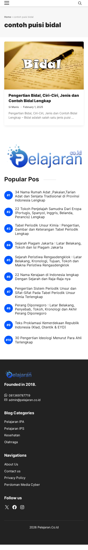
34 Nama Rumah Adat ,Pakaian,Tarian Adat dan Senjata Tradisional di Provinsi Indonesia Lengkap (47, 196)
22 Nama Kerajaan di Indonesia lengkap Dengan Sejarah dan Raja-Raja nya (47, 277)
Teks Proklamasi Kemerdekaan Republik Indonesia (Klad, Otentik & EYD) (47, 325)
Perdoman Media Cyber (22, 485)
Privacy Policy (14, 478)
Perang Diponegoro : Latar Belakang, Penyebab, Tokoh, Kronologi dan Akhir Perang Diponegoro (46, 309)
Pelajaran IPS (14, 428)
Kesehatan (12, 435)
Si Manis (14, 107)
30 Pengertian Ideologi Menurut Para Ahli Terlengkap (48, 340)
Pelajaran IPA (14, 422)
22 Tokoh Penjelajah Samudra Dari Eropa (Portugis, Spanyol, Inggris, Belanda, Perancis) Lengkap (48, 213)
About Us (11, 464)
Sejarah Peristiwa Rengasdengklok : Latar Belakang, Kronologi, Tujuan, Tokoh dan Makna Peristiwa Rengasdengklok (48, 261)
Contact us (12, 471)
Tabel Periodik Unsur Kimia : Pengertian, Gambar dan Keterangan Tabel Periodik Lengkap (47, 229)
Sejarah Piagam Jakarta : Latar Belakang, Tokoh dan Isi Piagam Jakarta (48, 245)
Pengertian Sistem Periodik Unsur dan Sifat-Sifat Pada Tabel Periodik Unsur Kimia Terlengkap (45, 292)
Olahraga (11, 442)
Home (7, 16)
